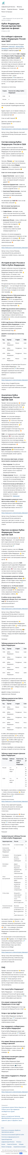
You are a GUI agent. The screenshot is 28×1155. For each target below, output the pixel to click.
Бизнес (3, 9)
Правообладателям (6, 1139)
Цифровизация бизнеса (8, 7)
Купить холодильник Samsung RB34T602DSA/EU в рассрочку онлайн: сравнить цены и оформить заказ (12, 1117)
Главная (3, 16)
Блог (2, 1128)
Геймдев (21, 9)
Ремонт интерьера (6, 12)
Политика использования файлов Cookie (12, 1134)
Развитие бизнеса (12, 9)
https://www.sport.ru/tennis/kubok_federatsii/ (14, 129)
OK (21, 1153)
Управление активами (19, 1146)
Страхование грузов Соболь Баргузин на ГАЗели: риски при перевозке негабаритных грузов (13, 1108)
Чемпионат (16, 496)
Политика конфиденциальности (10, 1137)
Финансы (19, 7)
